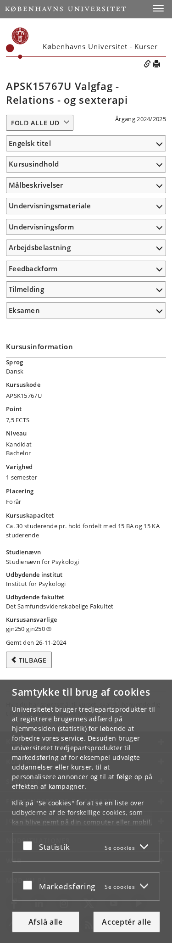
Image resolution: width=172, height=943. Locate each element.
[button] (158, 8)
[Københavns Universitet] (65, 9)
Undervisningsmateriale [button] (50, 205)
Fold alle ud (35, 122)
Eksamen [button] (24, 310)
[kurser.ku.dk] (17, 43)
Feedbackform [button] (33, 268)
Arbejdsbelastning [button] (40, 247)
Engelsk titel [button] (30, 143)
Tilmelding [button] (26, 289)
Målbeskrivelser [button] (36, 185)
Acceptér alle (126, 922)
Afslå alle (45, 922)
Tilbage (33, 660)
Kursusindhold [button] (34, 163)
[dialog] (86, 811)
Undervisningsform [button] (41, 226)
